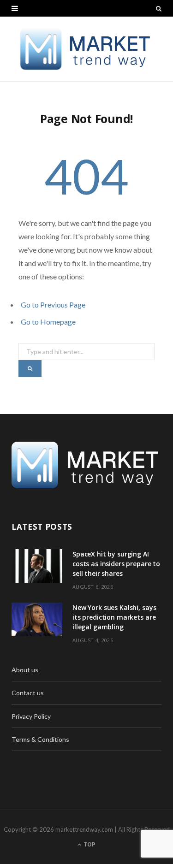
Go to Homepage (48, 321)
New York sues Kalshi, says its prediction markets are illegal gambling (114, 617)
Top (88, 844)
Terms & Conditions (40, 739)
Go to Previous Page (53, 304)
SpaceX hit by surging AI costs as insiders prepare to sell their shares (116, 564)
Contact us (28, 693)
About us (25, 670)
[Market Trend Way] (86, 49)
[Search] (158, 8)
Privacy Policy (31, 716)
